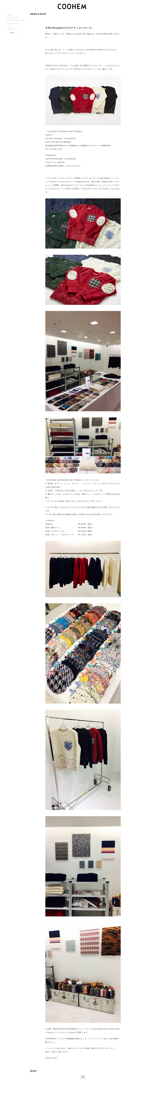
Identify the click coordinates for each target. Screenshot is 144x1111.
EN (12, 32)
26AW (9, 20)
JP (9, 32)
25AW (18, 20)
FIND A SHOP (12, 23)
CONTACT (10, 27)
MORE (83, 1077)
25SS (23, 20)
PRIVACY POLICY (12, 29)
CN (16, 32)
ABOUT (10, 15)
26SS (14, 20)
